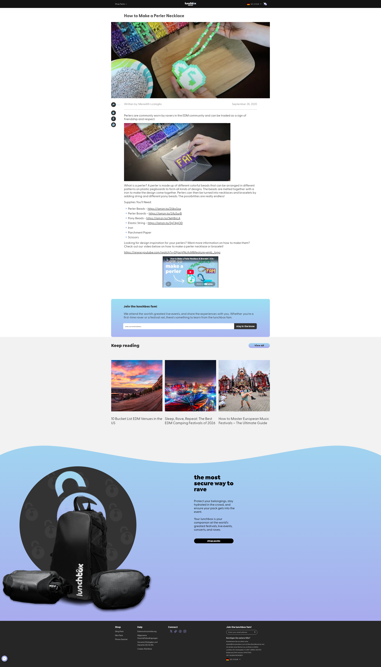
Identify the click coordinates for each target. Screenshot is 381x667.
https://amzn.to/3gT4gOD (165, 223)
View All (259, 345)
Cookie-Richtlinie (144, 649)
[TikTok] (175, 631)
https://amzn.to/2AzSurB (165, 213)
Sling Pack (119, 631)
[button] (113, 104)
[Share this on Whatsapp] (113, 124)
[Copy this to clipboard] (113, 112)
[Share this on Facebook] (113, 118)
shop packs (213, 540)
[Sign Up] (254, 632)
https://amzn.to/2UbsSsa (164, 208)
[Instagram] (185, 631)
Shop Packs (120, 4)
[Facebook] (180, 631)
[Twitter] (171, 631)
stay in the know (245, 326)
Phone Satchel (121, 639)
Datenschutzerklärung (146, 631)
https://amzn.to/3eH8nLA (163, 218)
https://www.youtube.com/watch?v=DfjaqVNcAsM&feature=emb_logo (172, 252)
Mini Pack (119, 635)
